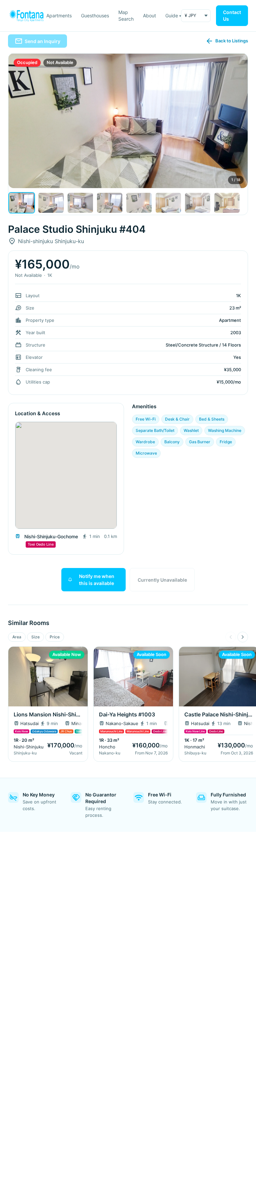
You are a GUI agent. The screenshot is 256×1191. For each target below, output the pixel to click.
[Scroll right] (242, 637)
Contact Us (232, 15)
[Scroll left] (230, 637)
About (149, 15)
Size (35, 636)
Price (55, 636)
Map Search (126, 15)
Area (16, 636)
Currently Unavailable (162, 580)
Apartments (59, 15)
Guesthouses (95, 15)
